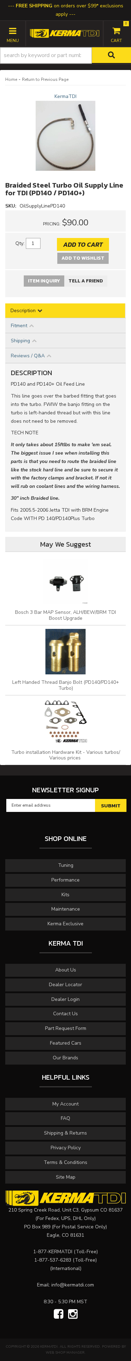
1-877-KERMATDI (52, 1251)
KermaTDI (65, 96)
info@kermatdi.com (72, 1285)
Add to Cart (83, 244)
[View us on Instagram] (73, 1314)
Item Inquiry (44, 281)
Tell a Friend (85, 281)
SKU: (11, 206)
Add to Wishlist (82, 258)
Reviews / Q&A (28, 355)
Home (11, 79)
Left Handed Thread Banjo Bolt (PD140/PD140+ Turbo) (65, 685)
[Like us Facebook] (58, 1314)
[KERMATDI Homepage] (64, 33)
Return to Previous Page (45, 79)
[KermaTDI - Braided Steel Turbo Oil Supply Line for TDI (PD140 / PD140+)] (65, 136)
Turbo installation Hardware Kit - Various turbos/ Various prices (65, 755)
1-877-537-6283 (52, 1260)
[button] (65, 55)
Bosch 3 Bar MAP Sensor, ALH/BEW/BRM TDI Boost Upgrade (65, 615)
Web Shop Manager (65, 1352)
